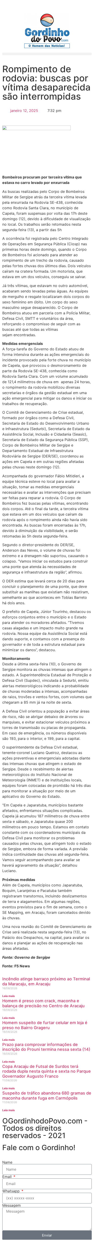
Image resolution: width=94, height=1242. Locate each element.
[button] (47, 54)
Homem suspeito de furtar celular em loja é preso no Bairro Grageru (44, 1025)
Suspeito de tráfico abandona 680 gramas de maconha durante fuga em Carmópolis (46, 1095)
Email (7, 1176)
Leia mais (8, 996)
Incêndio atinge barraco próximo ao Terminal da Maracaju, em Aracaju (46, 981)
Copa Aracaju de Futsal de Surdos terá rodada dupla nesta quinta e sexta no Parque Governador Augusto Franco (46, 1071)
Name (7, 1162)
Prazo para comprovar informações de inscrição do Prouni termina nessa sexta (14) (46, 1047)
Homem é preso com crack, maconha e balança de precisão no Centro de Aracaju (43, 1003)
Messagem (11, 1205)
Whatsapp (11, 1191)
